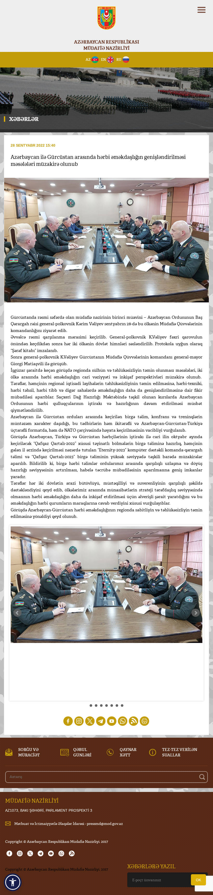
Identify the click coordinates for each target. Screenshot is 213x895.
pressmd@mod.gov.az (105, 823)
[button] (12, 882)
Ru (118, 59)
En (103, 59)
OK (198, 880)
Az (88, 59)
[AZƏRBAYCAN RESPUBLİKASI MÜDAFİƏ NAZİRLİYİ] (106, 21)
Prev (17, 613)
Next (195, 613)
